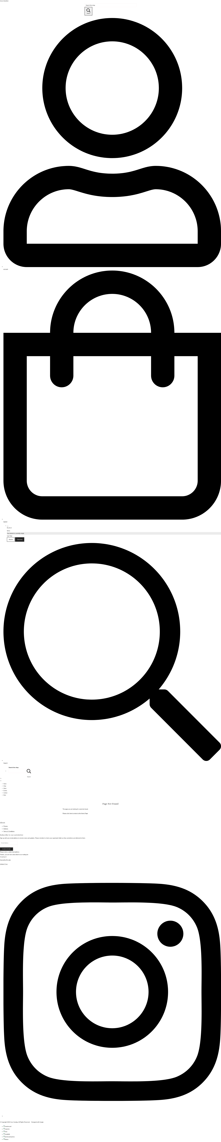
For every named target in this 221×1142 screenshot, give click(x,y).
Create (41, 1122)
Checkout (19, 539)
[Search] (29, 771)
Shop (4, 786)
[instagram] (112, 1114)
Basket (11, 539)
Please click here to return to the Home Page (75, 813)
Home (4, 783)
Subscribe (6, 849)
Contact (5, 792)
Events (5, 790)
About (4, 788)
